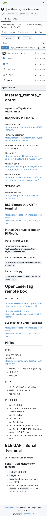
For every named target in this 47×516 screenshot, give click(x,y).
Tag (39, 32)
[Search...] (43, 43)
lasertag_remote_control (25, 9)
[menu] (43, 48)
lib (7, 64)
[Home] (4, 3)
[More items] (44, 19)
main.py (9, 75)
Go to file (27, 38)
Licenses (26, 514)
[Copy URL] (39, 48)
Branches (24, 32)
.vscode (9, 58)
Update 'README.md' (20, 53)
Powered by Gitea (12, 507)
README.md (11, 80)
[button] (19, 38)
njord (8, 9)
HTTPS (5, 48)
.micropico (10, 69)
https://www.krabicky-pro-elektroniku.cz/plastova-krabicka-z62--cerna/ (23, 314)
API (32, 514)
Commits (10, 32)
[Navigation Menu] (43, 3)
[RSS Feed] (3, 14)
